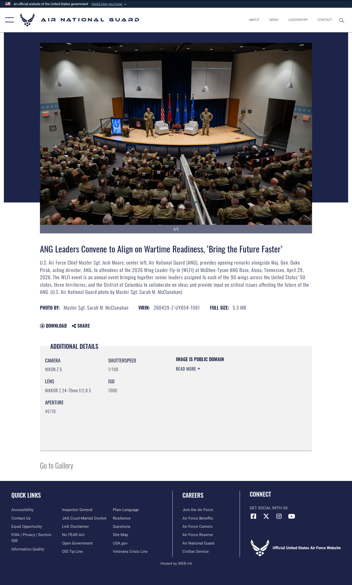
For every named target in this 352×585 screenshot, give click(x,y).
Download (56, 325)
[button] (109, 4)
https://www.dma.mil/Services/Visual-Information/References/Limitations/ (236, 408)
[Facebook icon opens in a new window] (253, 516)
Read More (187, 369)
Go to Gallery (56, 465)
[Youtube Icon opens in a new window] (291, 516)
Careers (192, 495)
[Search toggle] (342, 20)
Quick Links (26, 495)
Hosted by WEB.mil (176, 563)
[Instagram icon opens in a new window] (279, 516)
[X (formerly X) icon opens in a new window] (266, 516)
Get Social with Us (269, 508)
